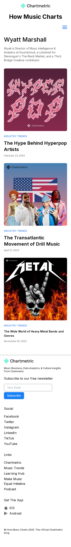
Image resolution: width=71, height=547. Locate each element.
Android (15, 513)
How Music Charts (35, 16)
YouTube (10, 444)
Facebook (11, 416)
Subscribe (14, 395)
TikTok (9, 438)
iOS (12, 508)
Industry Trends (15, 136)
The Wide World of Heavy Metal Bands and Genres (34, 334)
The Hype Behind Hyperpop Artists (35, 146)
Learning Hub (14, 473)
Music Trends (14, 468)
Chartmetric (12, 462)
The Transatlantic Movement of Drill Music (32, 241)
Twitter (9, 422)
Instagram (11, 427)
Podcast (10, 489)
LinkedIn (10, 433)
